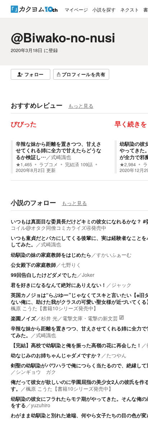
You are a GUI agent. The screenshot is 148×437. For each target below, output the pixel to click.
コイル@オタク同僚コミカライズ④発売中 (58, 227)
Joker (88, 274)
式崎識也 (61, 157)
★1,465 (24, 164)
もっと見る (80, 105)
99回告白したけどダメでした (44, 274)
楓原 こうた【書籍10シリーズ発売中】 (54, 308)
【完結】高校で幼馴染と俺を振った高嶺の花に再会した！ (76, 345)
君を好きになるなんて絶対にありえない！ (58, 284)
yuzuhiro (40, 405)
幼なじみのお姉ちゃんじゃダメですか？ (56, 355)
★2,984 (128, 164)
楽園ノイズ (23, 318)
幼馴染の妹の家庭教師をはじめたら (51, 254)
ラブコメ (48, 164)
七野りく (71, 264)
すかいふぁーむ (113, 254)
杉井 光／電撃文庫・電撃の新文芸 (79, 318)
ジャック (121, 284)
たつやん (116, 355)
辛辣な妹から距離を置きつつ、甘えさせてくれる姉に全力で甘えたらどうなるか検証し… (58, 150)
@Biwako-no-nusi (63, 37)
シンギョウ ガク (36, 371)
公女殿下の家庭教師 (33, 264)
